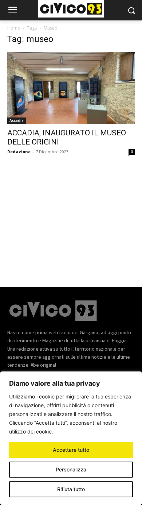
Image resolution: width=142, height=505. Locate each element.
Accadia (16, 120)
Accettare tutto (71, 450)
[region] (71, 438)
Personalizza (71, 469)
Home (13, 28)
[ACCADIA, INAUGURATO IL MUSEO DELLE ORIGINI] (71, 88)
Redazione (19, 151)
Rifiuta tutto (71, 489)
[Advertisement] (71, 216)
